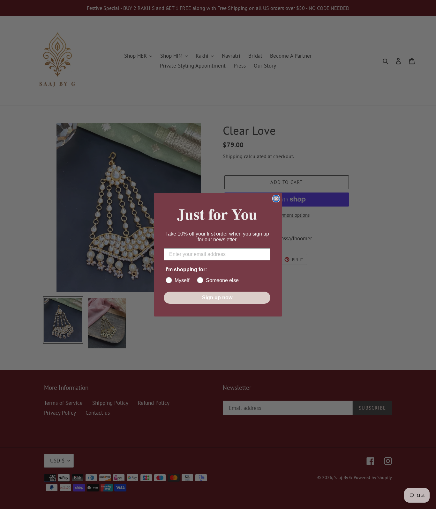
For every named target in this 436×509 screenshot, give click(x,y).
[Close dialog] (276, 198)
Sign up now (217, 297)
